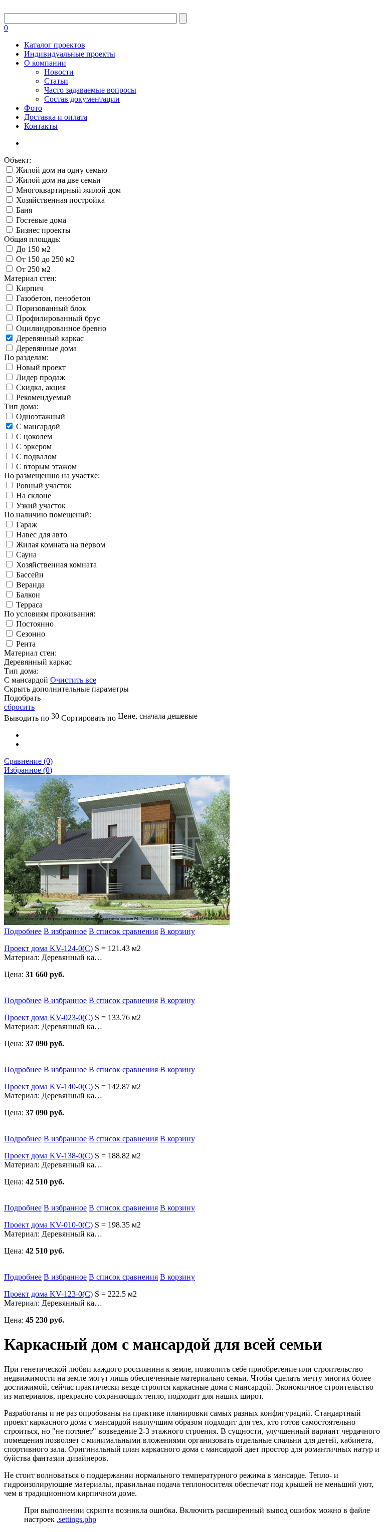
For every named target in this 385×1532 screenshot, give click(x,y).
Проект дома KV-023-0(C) (48, 1017)
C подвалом (36, 456)
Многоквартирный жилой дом (68, 190)
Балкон (28, 594)
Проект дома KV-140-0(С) (48, 1086)
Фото (33, 108)
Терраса (29, 604)
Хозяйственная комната (56, 564)
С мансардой (38, 426)
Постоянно (35, 624)
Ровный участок (44, 485)
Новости (59, 72)
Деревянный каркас (50, 338)
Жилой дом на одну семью (61, 170)
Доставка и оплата (55, 117)
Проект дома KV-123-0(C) (48, 1294)
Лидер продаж (40, 377)
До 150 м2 (33, 249)
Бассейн (30, 574)
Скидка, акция (41, 387)
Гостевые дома (41, 220)
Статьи (56, 81)
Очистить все (73, 680)
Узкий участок (41, 505)
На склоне (33, 495)
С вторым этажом (46, 466)
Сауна (26, 554)
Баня (24, 210)
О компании (45, 63)
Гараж (26, 524)
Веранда (30, 584)
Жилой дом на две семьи (58, 180)
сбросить (19, 707)
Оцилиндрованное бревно (61, 328)
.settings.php (76, 1519)
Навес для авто (41, 534)
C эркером (34, 446)
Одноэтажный (40, 416)
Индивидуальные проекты (69, 54)
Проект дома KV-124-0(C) (48, 948)
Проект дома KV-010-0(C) (48, 1224)
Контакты (41, 126)
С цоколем (34, 436)
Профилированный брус (58, 318)
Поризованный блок (51, 308)
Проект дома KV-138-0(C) (48, 1155)
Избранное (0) (28, 770)
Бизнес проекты (43, 230)
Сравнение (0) (28, 761)
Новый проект (41, 367)
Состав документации (82, 99)
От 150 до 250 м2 (45, 259)
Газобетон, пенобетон (53, 298)
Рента (26, 644)
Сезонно (30, 634)
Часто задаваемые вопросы (90, 90)
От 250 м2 (33, 269)
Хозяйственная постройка (60, 200)
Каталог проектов (54, 45)
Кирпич (29, 288)
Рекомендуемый (43, 397)
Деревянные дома (46, 348)
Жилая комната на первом (60, 544)
